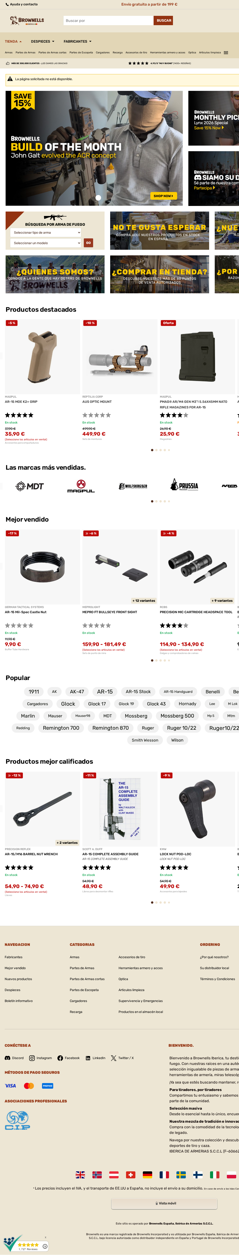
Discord (18, 1058)
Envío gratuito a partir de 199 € (149, 4)
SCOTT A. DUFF (92, 849)
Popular (18, 678)
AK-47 (77, 691)
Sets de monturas (92, 439)
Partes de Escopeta (81, 52)
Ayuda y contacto (23, 4)
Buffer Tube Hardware (17, 649)
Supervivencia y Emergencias (141, 1001)
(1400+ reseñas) (171, 63)
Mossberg (136, 716)
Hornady (187, 703)
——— (226, 52)
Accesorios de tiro (136, 52)
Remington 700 (61, 728)
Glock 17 (97, 704)
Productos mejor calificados (49, 761)
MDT (107, 715)
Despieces (40, 41)
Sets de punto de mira (94, 653)
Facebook (72, 1058)
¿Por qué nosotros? (214, 957)
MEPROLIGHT (91, 607)
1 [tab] (98, 198)
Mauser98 (82, 716)
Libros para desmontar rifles (97, 891)
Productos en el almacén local (141, 1012)
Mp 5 (210, 716)
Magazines (166, 439)
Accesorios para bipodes (173, 891)
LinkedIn (99, 1058)
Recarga (118, 52)
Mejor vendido (28, 519)
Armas (9, 52)
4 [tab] (166, 452)
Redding (23, 728)
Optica (192, 52)
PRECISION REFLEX (18, 849)
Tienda (11, 41)
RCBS (163, 607)
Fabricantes (75, 41)
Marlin (28, 716)
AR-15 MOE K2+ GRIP (21, 402)
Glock (68, 704)
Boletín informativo (19, 1001)
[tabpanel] (94, 148)
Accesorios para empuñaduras (22, 442)
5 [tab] (170, 452)
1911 (34, 691)
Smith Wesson (145, 740)
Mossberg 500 (177, 716)
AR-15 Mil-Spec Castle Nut (25, 612)
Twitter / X (126, 1058)
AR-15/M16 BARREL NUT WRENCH (31, 854)
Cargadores (103, 52)
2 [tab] (158, 452)
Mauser (55, 715)
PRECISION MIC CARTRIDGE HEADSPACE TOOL (196, 612)
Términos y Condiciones (217, 979)
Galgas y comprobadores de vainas (179, 653)
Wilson (177, 740)
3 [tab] (162, 452)
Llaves (8, 895)
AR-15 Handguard (178, 692)
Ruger (148, 728)
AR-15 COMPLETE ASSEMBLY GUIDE (110, 854)
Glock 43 (156, 704)
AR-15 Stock (138, 691)
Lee (212, 704)
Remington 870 (110, 728)
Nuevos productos (18, 979)
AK (54, 691)
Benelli (213, 691)
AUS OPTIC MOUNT (97, 402)
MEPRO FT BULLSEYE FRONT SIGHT (109, 612)
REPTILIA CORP (92, 396)
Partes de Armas (25, 52)
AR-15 (105, 691)
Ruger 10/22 (181, 728)
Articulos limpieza (210, 52)
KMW (163, 849)
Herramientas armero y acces (167, 52)
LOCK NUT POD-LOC (175, 854)
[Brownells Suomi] (198, 1174)
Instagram (44, 1058)
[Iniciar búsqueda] (163, 20)
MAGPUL (11, 396)
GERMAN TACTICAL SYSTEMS (24, 607)
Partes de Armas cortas (53, 52)
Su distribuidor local (214, 968)
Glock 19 (126, 703)
